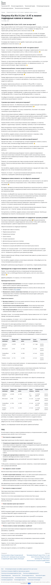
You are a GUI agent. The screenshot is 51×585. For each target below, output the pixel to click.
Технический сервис (30, 6)
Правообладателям (6, 575)
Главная (3, 12)
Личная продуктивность (17, 6)
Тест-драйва (17, 289)
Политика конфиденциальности (31, 573)
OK (29, 583)
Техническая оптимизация (33, 579)
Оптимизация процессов (43, 6)
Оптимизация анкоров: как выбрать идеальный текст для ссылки (21, 569)
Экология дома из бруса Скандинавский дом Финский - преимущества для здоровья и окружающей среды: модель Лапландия (13, 556)
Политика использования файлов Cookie (11, 573)
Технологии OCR (5, 6)
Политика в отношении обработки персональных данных (15, 571)
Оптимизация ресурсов (7, 8)
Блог (2, 569)
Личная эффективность (20, 579)
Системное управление (7, 579)
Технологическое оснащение (22, 8)
